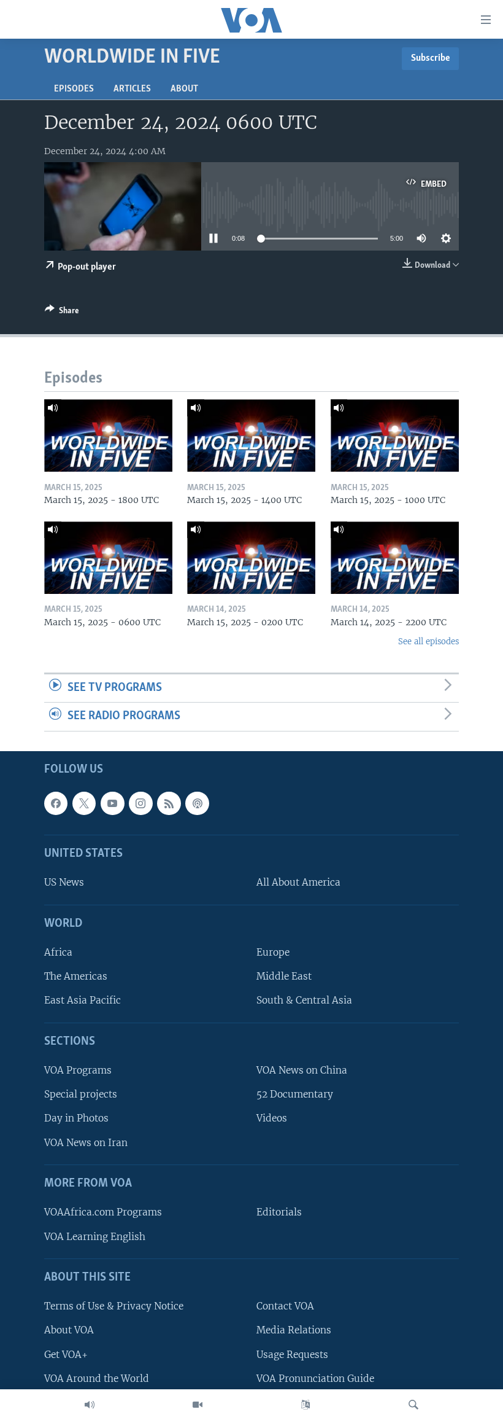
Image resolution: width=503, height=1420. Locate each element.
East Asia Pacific (82, 1000)
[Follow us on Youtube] (112, 803)
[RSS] (168, 803)
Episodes (74, 89)
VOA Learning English (94, 1236)
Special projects (80, 1094)
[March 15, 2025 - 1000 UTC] (395, 435)
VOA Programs (78, 1070)
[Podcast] (197, 803)
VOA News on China (301, 1070)
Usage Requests (292, 1354)
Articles (132, 89)
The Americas (75, 976)
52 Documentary (294, 1094)
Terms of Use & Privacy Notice (113, 1306)
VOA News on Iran (86, 1143)
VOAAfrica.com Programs (103, 1212)
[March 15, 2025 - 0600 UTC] (108, 557)
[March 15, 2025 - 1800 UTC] (108, 435)
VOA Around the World (96, 1378)
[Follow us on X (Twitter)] (84, 803)
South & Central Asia (304, 1000)
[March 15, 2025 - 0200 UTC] (251, 557)
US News (64, 882)
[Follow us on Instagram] (140, 803)
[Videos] (197, 1404)
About (184, 89)
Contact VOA (285, 1306)
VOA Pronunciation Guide (315, 1378)
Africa (58, 952)
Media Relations (293, 1330)
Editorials (279, 1212)
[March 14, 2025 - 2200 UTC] (395, 557)
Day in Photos (76, 1119)
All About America (298, 882)
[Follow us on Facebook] (55, 803)
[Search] (413, 1404)
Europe (273, 952)
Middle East (284, 976)
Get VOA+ (66, 1354)
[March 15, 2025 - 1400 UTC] (251, 435)
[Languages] (305, 1404)
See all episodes (428, 641)
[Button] (62, 312)
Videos (271, 1119)
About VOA (69, 1330)
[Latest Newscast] (89, 1404)
